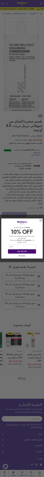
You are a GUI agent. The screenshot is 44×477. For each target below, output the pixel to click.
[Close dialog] (40, 220)
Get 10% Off (22, 251)
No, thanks (22, 255)
